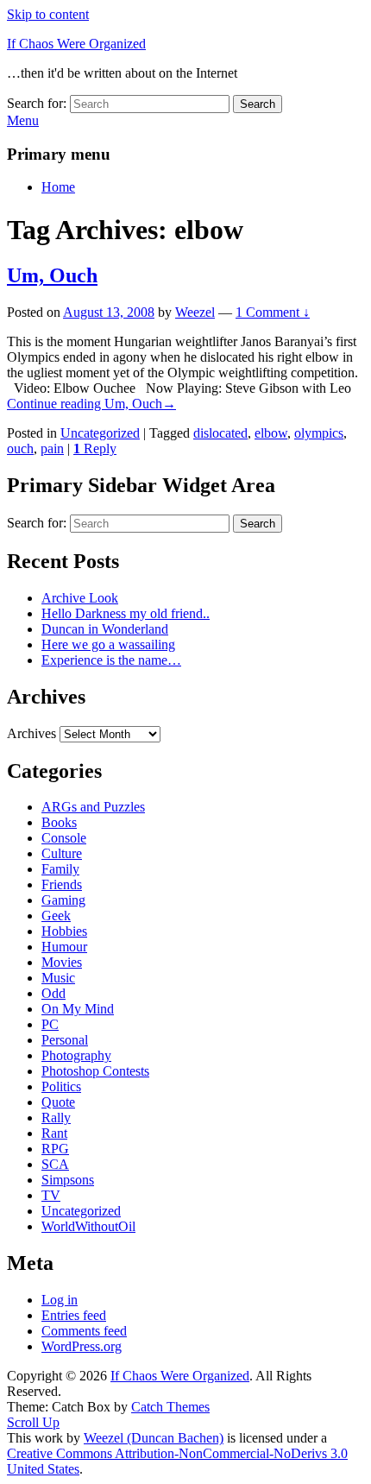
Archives (31, 733)
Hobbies (64, 931)
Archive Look (79, 597)
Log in (59, 1299)
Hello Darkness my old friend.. (125, 613)
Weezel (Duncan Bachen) (153, 1437)
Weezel (195, 312)
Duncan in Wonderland (104, 629)
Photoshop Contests (95, 1071)
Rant (54, 1133)
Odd (53, 993)
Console (63, 837)
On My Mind (77, 1008)
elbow (271, 433)
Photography (76, 1055)
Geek (56, 915)
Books (59, 822)
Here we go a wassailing (108, 644)
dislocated (220, 433)
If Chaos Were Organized (76, 43)
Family (60, 869)
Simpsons (67, 1179)
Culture (61, 853)
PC (50, 1024)
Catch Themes (170, 1406)
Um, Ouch (52, 275)
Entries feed (73, 1315)
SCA (55, 1164)
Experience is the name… (111, 660)
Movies (61, 962)
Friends (61, 884)
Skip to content (48, 14)
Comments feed (84, 1330)
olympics (318, 433)
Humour (64, 946)
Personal (64, 1039)
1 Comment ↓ (273, 312)
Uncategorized (100, 433)
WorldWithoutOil (88, 1226)
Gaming (63, 900)
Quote (58, 1102)
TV (50, 1195)
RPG (55, 1148)
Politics (61, 1086)
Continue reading (91, 403)
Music (58, 977)
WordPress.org (81, 1346)
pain (52, 448)
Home (58, 187)
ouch (20, 448)
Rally (56, 1117)
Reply (94, 448)
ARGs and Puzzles (93, 806)
